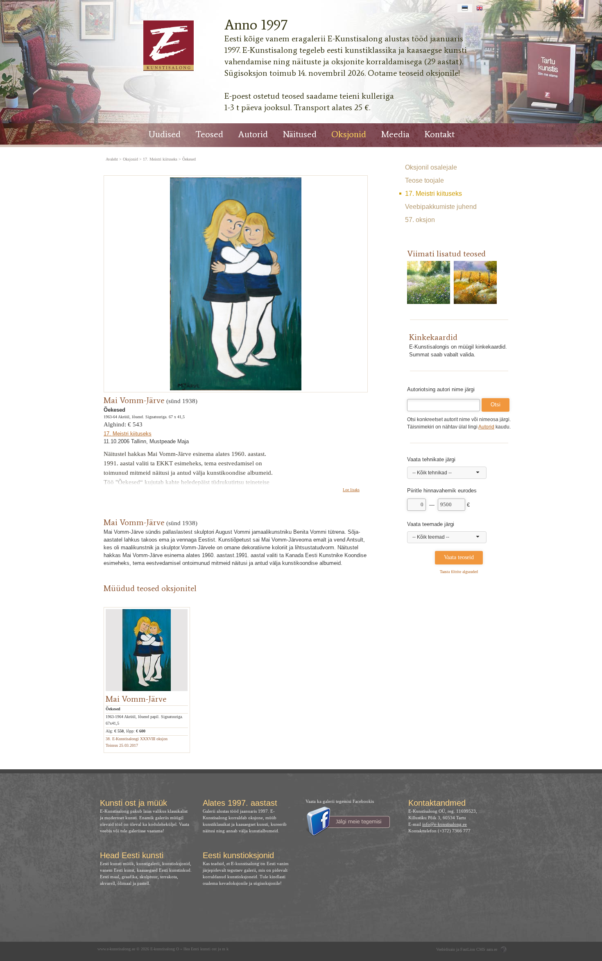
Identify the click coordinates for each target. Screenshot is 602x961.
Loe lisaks (351, 489)
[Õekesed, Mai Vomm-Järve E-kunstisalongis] (168, 45)
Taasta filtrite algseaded (459, 571)
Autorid (253, 134)
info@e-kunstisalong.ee (444, 824)
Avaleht (112, 159)
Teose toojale (424, 180)
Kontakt (439, 134)
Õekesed (189, 159)
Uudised (165, 134)
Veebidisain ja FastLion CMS (460, 949)
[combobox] (447, 473)
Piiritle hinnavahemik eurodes (442, 490)
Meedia (395, 134)
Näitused (300, 134)
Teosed (209, 134)
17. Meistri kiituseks (433, 193)
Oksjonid (348, 134)
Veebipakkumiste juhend (441, 206)
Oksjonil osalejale (431, 167)
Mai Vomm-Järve (134, 400)
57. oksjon (420, 219)
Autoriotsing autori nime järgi (441, 389)
